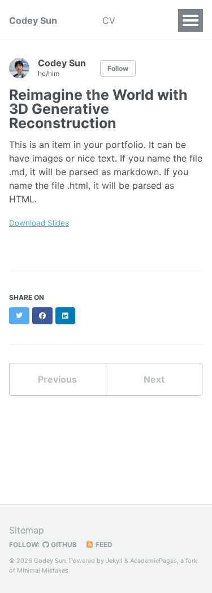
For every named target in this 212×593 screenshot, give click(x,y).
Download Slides (39, 222)
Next (154, 379)
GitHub (63, 544)
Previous (57, 379)
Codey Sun (33, 20)
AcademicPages (153, 561)
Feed (103, 544)
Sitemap (26, 530)
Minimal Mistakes (42, 570)
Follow (117, 68)
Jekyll (114, 561)
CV (108, 20)
